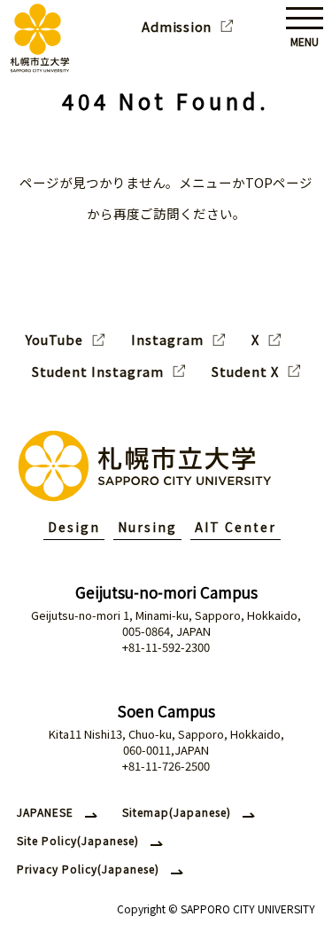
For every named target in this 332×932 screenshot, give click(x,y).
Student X (245, 371)
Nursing (147, 527)
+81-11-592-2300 (166, 646)
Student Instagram (98, 371)
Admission (177, 26)
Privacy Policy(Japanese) (88, 868)
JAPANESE (45, 811)
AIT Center (235, 527)
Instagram (167, 340)
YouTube (54, 340)
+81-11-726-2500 (166, 765)
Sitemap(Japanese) (176, 811)
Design (74, 527)
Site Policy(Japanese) (78, 840)
